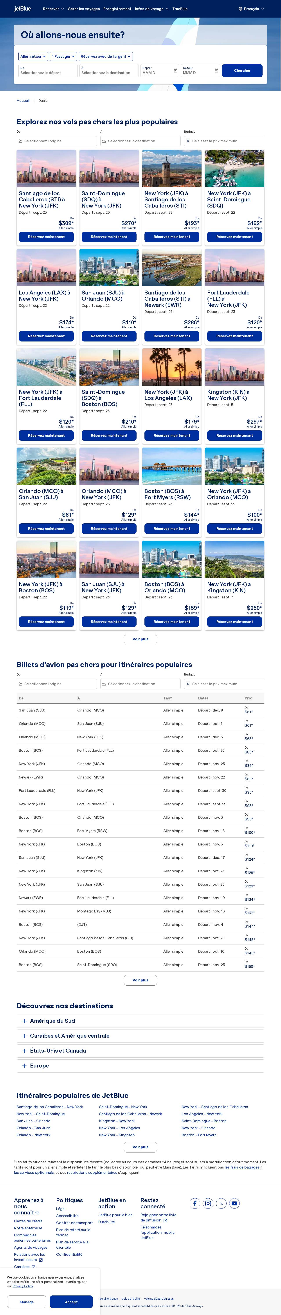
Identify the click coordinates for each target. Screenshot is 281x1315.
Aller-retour (31, 56)
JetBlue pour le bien (115, 1215)
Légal (60, 1209)
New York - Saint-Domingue (41, 1114)
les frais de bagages (242, 1167)
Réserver (54, 9)
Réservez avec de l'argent (103, 56)
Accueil (23, 100)
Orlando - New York (33, 1135)
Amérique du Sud (52, 1020)
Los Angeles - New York (202, 1114)
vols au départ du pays (158, 1298)
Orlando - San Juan (33, 1128)
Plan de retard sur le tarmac (73, 1232)
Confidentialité (69, 1254)
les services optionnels (34, 1172)
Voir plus (140, 1147)
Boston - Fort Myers (199, 1135)
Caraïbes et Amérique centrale (70, 1035)
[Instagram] (208, 1203)
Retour (188, 68)
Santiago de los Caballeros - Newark (130, 1114)
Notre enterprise (28, 1228)
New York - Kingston (117, 1135)
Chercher (242, 70)
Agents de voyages (31, 1247)
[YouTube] (234, 1203)
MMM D (148, 72)
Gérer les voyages (84, 9)
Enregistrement (117, 9)
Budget (189, 132)
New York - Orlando (199, 1128)
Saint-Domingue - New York (123, 1107)
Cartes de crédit (28, 1221)
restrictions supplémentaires (92, 1172)
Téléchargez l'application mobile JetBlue (157, 1232)
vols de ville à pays (106, 1298)
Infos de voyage (152, 9)
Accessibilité (67, 1216)
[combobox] (48, 72)
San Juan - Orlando (33, 1121)
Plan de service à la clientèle (72, 1245)
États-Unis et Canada (58, 1050)
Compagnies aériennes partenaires (32, 1238)
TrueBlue (180, 9)
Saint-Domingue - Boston (204, 1121)
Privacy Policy (23, 1286)
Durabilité (106, 1222)
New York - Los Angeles (119, 1128)
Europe (39, 1065)
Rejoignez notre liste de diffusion (158, 1218)
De (22, 68)
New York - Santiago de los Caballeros (215, 1107)
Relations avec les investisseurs (29, 1257)
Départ (147, 68)
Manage (27, 1302)
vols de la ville (131, 1298)
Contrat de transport (74, 1223)
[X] (221, 1203)
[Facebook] (195, 1203)
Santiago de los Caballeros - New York (50, 1107)
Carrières (25, 1266)
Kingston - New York (117, 1121)
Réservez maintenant (46, 237)
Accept (71, 1302)
